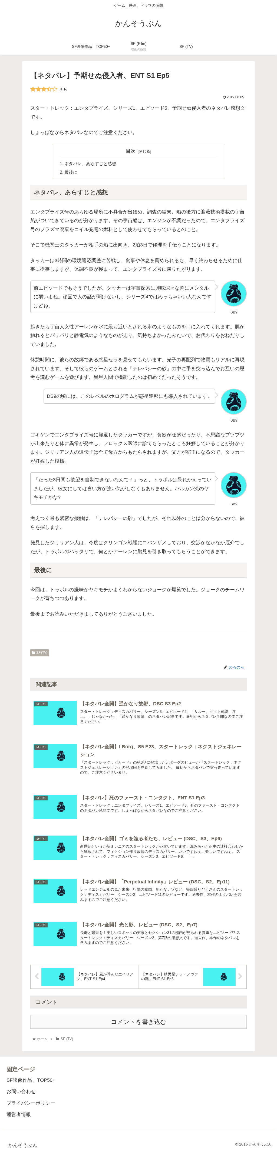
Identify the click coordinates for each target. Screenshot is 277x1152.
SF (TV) (41, 653)
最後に (70, 172)
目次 (131, 151)
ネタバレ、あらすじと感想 (90, 163)
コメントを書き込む (138, 1022)
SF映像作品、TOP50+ (30, 1080)
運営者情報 (18, 1114)
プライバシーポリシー (30, 1103)
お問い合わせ (21, 1091)
